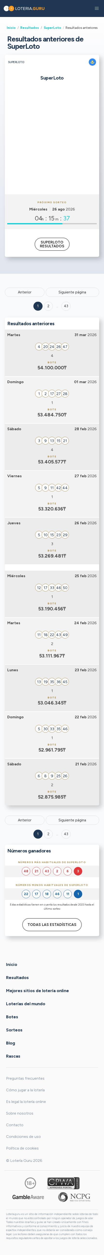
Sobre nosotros (19, 1113)
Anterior (24, 292)
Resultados (29, 28)
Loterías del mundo (25, 1003)
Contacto (14, 1125)
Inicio (11, 28)
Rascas (13, 1056)
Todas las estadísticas (52, 925)
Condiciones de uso (23, 1136)
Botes (12, 1017)
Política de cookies (22, 1148)
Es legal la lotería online (26, 1101)
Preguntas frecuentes (25, 1078)
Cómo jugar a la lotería (25, 1090)
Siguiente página (72, 292)
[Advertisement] (52, 140)
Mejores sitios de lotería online (37, 990)
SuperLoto (52, 28)
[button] (97, 8)
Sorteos (14, 1030)
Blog (10, 1043)
